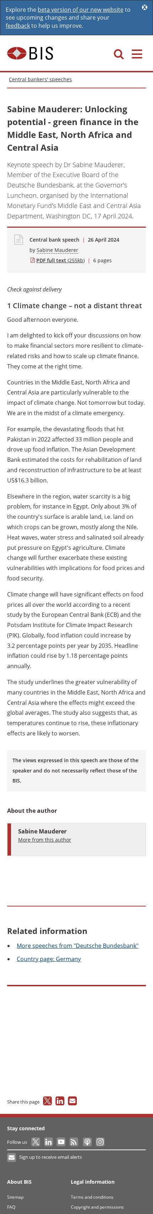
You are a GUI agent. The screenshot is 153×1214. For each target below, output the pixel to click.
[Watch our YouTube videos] (61, 1142)
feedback (18, 26)
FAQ (11, 1207)
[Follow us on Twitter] (36, 1142)
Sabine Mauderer (57, 250)
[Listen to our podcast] (87, 1142)
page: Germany (49, 959)
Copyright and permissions (97, 1207)
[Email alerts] (12, 1158)
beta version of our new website (80, 10)
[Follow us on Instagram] (100, 1142)
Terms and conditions (92, 1197)
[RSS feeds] (74, 1142)
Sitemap (15, 1197)
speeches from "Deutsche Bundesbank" (77, 946)
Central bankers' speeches (40, 79)
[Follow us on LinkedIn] (49, 1142)
